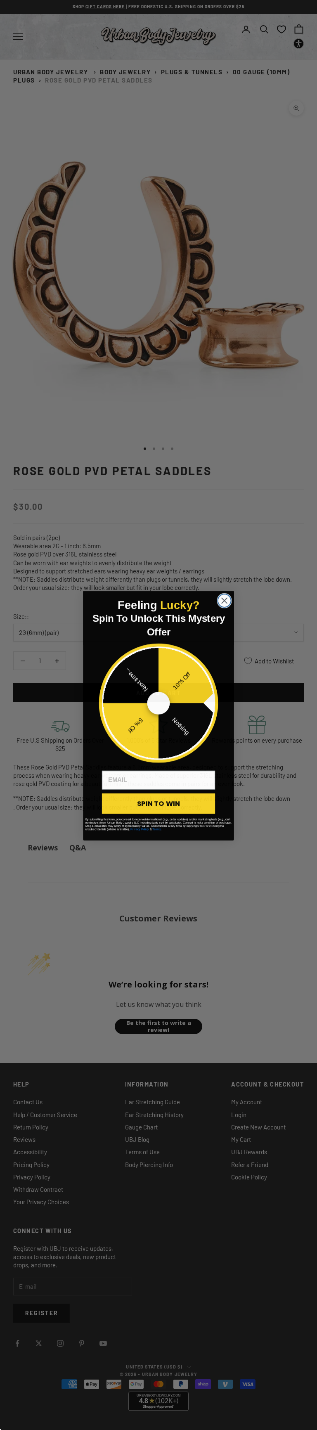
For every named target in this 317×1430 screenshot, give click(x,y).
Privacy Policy (139, 828)
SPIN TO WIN (158, 802)
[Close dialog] (224, 599)
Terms (156, 828)
